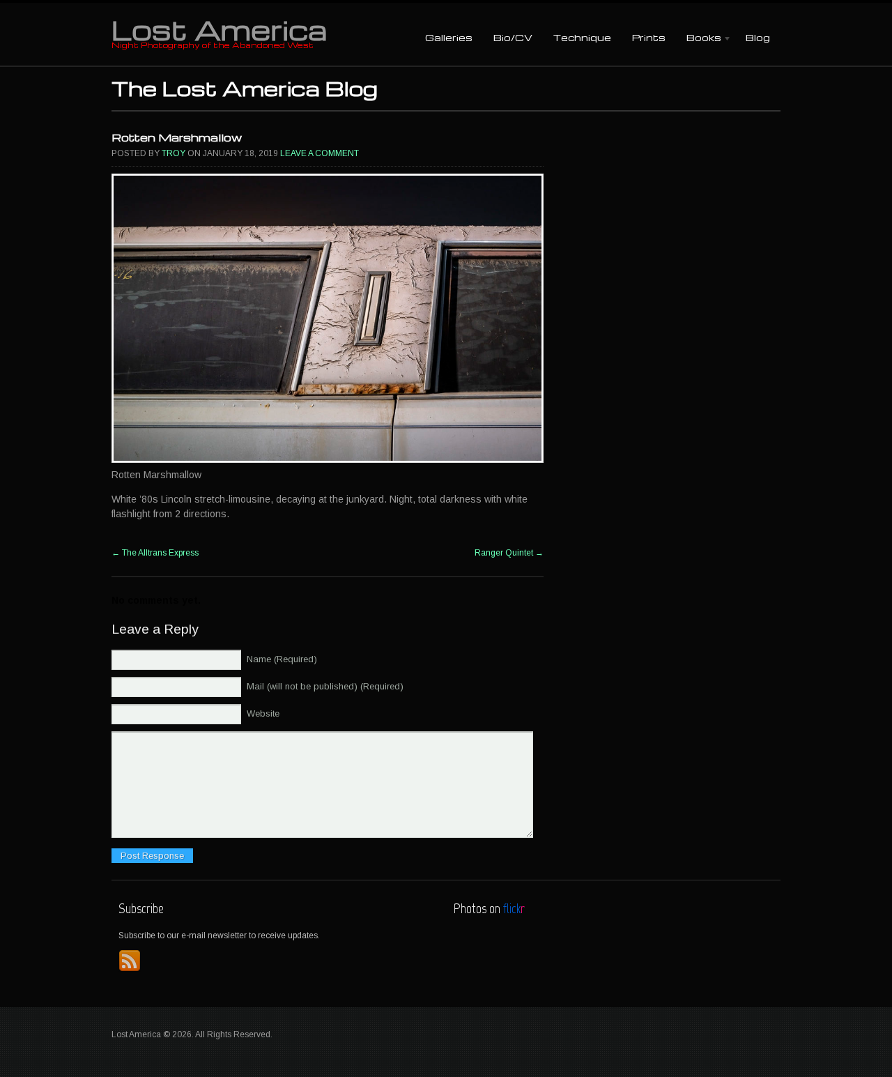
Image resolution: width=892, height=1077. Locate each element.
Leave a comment (319, 153)
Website (263, 713)
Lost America (219, 29)
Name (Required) (282, 659)
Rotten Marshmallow (177, 137)
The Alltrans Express (155, 553)
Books (698, 38)
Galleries (448, 37)
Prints (649, 37)
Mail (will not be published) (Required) (325, 686)
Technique (582, 37)
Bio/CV (512, 37)
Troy (173, 153)
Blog (758, 37)
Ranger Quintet (509, 553)
